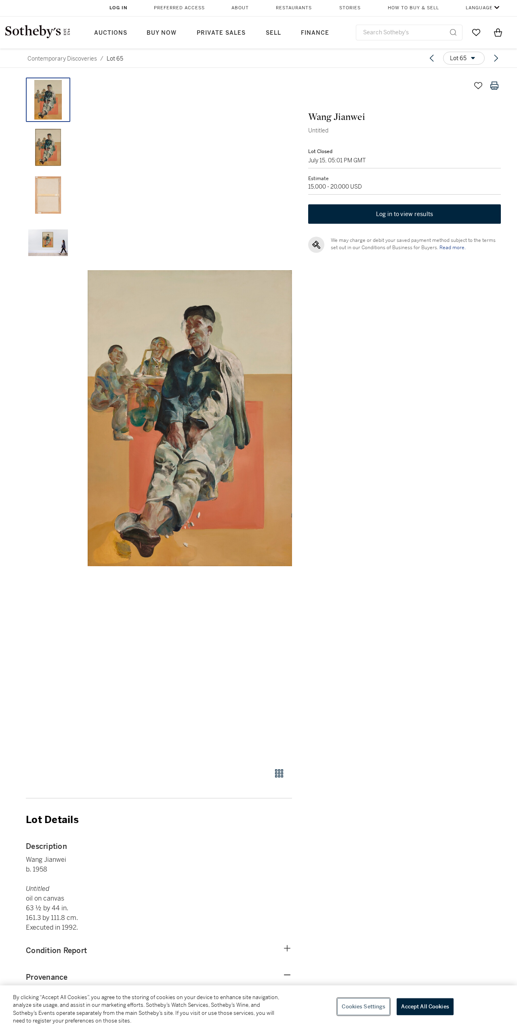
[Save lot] (478, 85)
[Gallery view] (279, 773)
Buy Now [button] (162, 32)
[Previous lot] (432, 58)
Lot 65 (115, 58)
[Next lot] (496, 58)
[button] (190, 418)
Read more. (452, 247)
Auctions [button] (110, 32)
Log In (118, 7)
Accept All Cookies (425, 1006)
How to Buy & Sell (413, 7)
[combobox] (409, 32)
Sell (273, 32)
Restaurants (294, 7)
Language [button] (479, 7)
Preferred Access (179, 7)
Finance (315, 32)
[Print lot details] (494, 85)
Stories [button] (350, 7)
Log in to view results (404, 214)
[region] (258, 1007)
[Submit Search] (453, 32)
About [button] (240, 7)
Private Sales (221, 32)
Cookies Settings (363, 1006)
